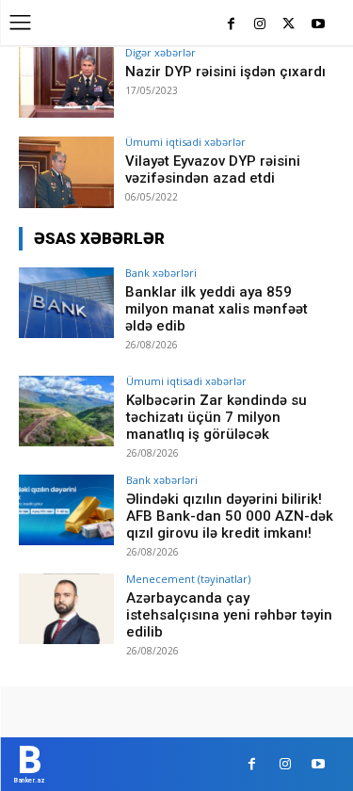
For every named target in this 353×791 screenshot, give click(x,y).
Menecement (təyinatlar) (188, 578)
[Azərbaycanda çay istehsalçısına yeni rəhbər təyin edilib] (66, 608)
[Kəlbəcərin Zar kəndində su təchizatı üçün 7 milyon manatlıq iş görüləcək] (66, 411)
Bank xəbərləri (161, 272)
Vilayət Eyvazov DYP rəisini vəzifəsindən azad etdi (212, 169)
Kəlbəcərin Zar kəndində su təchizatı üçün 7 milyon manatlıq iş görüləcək (216, 417)
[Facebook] (231, 25)
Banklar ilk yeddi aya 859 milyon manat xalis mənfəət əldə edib (216, 308)
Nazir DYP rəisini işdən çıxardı (225, 71)
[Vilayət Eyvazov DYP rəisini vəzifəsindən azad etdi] (66, 172)
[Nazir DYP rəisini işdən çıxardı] (66, 82)
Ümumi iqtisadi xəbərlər (185, 142)
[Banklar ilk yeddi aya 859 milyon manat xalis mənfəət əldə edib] (66, 302)
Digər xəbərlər (160, 52)
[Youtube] (317, 25)
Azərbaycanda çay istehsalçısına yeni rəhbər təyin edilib (229, 614)
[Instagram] (260, 25)
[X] (288, 25)
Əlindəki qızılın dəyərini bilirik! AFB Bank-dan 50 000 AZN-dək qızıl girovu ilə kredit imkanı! (229, 516)
